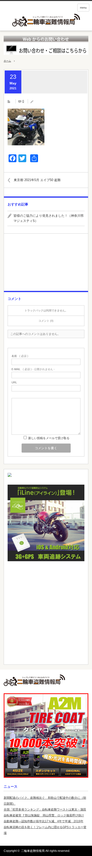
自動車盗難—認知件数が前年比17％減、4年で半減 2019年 (43, 821)
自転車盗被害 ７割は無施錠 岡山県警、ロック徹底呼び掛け (44, 815)
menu (83, 7)
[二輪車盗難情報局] (46, 680)
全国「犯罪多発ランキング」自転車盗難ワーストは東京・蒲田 (45, 809)
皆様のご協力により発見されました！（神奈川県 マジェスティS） (48, 218)
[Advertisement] (46, 264)
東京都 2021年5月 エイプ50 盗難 (37, 180)
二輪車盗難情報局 (33, 851)
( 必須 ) (20, 356)
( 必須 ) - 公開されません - (33, 369)
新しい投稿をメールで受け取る (48, 438)
